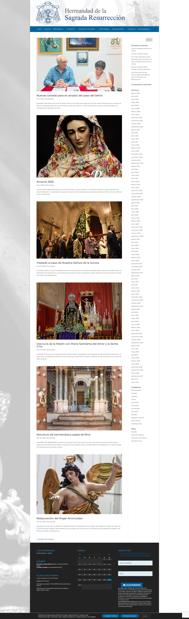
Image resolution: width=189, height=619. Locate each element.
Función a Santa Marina (139, 54)
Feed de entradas (137, 435)
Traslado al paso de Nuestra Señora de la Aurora (68, 262)
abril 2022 (134, 251)
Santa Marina (135, 421)
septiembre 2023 (137, 200)
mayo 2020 (135, 318)
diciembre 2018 (136, 367)
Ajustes (145, 616)
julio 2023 (134, 206)
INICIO (40, 29)
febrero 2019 (135, 361)
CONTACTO (132, 29)
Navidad (134, 415)
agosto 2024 (135, 166)
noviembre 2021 (136, 266)
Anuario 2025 (45, 181)
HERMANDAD (58, 29)
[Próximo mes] (109, 554)
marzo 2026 (135, 108)
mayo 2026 (135, 102)
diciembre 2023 (136, 190)
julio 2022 (134, 242)
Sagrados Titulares (137, 418)
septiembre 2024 (137, 163)
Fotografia (134, 405)
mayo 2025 (135, 139)
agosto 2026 (135, 93)
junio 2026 (135, 99)
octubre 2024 (136, 160)
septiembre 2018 (137, 370)
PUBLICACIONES (117, 29)
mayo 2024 (135, 175)
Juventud (134, 411)
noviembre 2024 (137, 157)
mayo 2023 (135, 212)
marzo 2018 (135, 373)
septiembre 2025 (137, 127)
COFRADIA (70, 29)
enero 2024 (135, 187)
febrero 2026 (135, 111)
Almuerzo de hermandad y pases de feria (63, 434)
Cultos (133, 399)
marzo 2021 (135, 288)
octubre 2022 (135, 233)
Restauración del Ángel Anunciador (60, 518)
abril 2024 (134, 178)
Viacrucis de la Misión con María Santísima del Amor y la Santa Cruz (77, 345)
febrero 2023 (135, 221)
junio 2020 (135, 315)
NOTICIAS (47, 29)
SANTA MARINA (104, 29)
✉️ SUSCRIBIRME (132, 585)
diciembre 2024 (136, 154)
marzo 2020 (135, 324)
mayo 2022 (135, 248)
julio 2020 (134, 312)
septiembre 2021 (137, 273)
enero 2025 (135, 151)
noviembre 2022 (137, 230)
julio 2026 (134, 96)
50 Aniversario (136, 390)
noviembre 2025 (137, 120)
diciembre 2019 (136, 333)
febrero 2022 (135, 257)
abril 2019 (134, 355)
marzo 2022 (135, 254)
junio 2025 (134, 136)
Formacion (135, 402)
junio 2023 (134, 209)
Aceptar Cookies (111, 616)
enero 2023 (135, 224)
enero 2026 (135, 114)
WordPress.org (136, 441)
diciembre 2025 (136, 117)
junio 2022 (134, 245)
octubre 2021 (135, 270)
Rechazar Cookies (129, 616)
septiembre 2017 (137, 376)
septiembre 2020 (137, 306)
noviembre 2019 (137, 337)
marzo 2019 (135, 358)
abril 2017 (134, 379)
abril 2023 (134, 215)
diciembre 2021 (136, 264)
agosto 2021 (135, 276)
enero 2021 (135, 294)
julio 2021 (134, 279)
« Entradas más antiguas (45, 539)
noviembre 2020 (137, 300)
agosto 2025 (135, 130)
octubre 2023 (135, 197)
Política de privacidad (125, 606)
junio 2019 (134, 349)
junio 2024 (135, 172)
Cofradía (134, 396)
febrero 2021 (135, 291)
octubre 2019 (135, 340)
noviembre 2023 (137, 193)
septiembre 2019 (137, 343)
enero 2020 (135, 330)
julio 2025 (134, 133)
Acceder (134, 432)
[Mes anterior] (79, 554)
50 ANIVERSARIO (144, 29)
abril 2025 (134, 142)
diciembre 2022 (136, 227)
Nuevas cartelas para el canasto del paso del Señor (70, 95)
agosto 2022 (135, 239)
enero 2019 (135, 364)
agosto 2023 (135, 203)
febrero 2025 (135, 148)
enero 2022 (135, 260)
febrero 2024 (135, 184)
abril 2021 (134, 285)
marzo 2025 (135, 145)
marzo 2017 (135, 382)
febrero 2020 (135, 327)
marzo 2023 (135, 218)
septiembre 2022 (137, 236)
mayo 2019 (135, 352)
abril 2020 (134, 321)
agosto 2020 (135, 309)
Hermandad (49, 99)
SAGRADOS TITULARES (86, 29)
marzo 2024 (135, 181)
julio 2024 (134, 169)
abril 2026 (134, 105)
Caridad (134, 393)
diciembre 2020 (136, 297)
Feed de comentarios (138, 438)
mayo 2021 (135, 282)
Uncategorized (136, 424)
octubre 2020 (136, 303)
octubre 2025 (135, 124)
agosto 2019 (135, 346)
